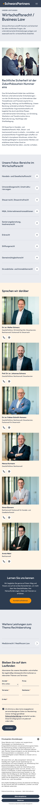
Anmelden (9, 728)
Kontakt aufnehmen (20, 600)
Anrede (5, 681)
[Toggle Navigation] (37, 4)
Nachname (26, 690)
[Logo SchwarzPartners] (16, 3)
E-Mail (5, 699)
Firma (24, 681)
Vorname (5, 690)
